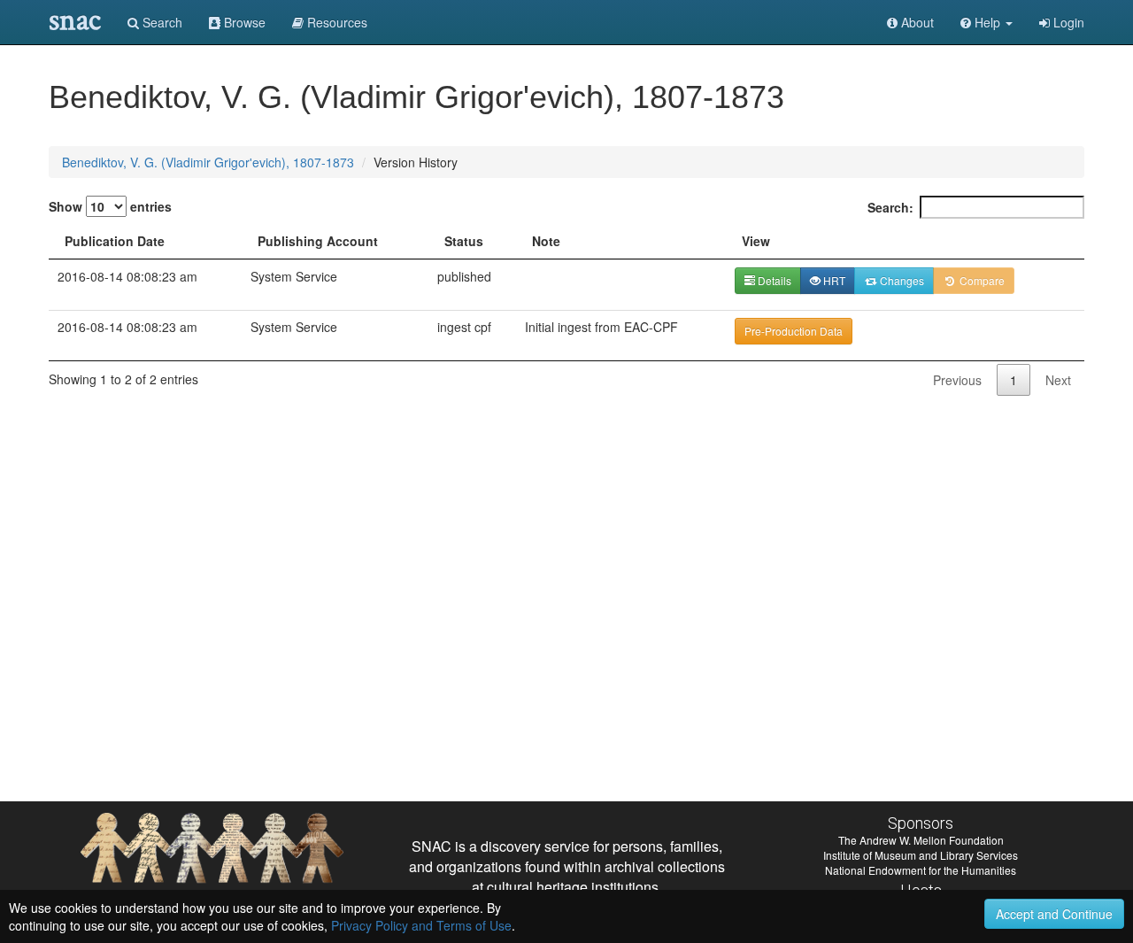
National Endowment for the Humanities (920, 869)
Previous (957, 380)
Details (773, 280)
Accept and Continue (1054, 914)
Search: (890, 207)
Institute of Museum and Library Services (920, 854)
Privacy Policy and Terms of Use (421, 925)
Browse (243, 22)
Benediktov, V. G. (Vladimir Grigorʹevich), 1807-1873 (208, 162)
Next (1058, 380)
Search (160, 22)
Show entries (110, 206)
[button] (986, 22)
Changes (900, 280)
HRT (833, 280)
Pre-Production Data (793, 330)
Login (1067, 22)
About (916, 22)
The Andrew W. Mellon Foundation (921, 839)
